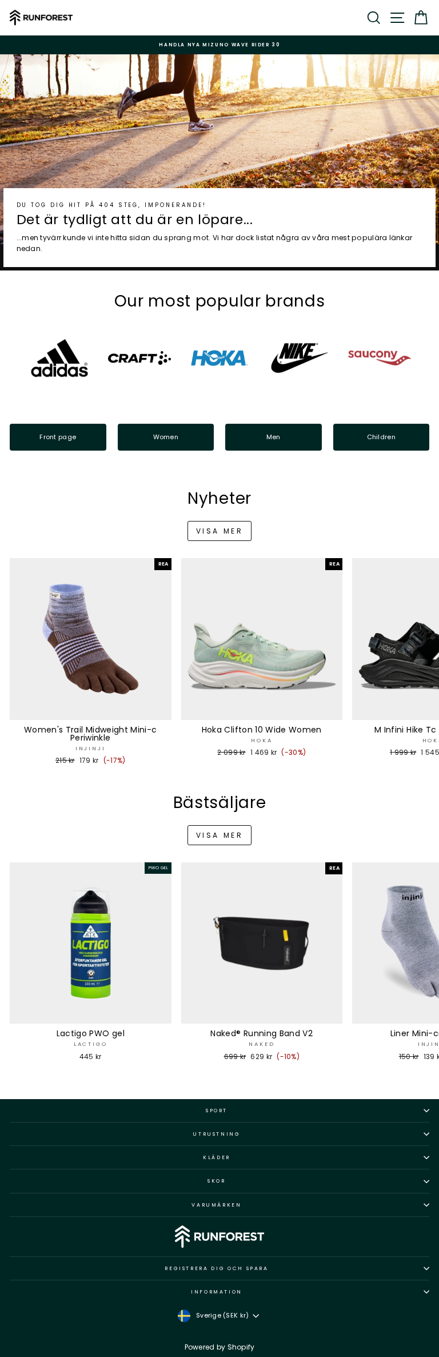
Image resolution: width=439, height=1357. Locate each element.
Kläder (216, 1157)
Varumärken (216, 1204)
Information (216, 1291)
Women (165, 436)
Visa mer (220, 531)
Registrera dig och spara (217, 1268)
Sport (217, 1110)
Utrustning (217, 1134)
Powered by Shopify (220, 1347)
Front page (57, 436)
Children (381, 436)
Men (273, 436)
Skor (216, 1180)
